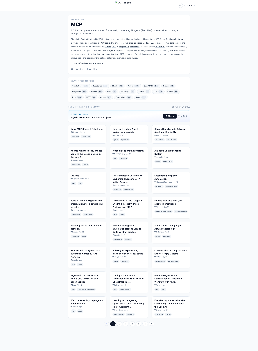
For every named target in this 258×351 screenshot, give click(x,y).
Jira (114, 46)
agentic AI (150, 54)
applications (177, 39)
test (81, 54)
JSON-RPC (160, 46)
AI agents (111, 50)
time (172, 43)
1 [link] (112, 324)
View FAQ (182, 116)
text (117, 54)
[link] (106, 324)
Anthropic (105, 43)
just (102, 54)
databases (134, 46)
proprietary (124, 46)
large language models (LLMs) (142, 43)
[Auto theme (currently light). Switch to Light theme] (180, 5)
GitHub (108, 46)
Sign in (189, 5)
